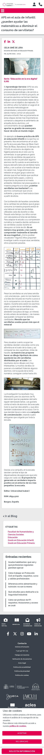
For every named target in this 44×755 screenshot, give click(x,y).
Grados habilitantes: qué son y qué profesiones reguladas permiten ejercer (22, 565)
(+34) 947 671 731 (22, 651)
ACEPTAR (22, 733)
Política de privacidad (22, 671)
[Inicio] (16, 4)
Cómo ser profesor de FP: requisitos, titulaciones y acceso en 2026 (23, 603)
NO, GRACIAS (22, 741)
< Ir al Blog (10, 516)
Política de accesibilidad (22, 667)
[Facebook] (5, 41)
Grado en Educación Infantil (21, 540)
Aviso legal (22, 663)
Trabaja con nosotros (22, 655)
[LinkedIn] (9, 41)
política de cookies (18, 726)
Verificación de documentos (22, 659)
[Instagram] (22, 634)
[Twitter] (14, 41)
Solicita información (22, 647)
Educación (13, 537)
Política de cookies (22, 675)
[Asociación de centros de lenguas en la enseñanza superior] (29, 706)
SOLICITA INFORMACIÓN (22, 751)
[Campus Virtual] (34, 4)
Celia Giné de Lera (13, 48)
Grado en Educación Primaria (21, 543)
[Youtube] (29, 634)
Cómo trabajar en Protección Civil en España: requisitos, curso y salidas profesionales (23, 576)
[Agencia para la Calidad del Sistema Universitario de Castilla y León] (30, 697)
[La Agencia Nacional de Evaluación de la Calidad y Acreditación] (12, 697)
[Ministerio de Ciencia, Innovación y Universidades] (16, 686)
